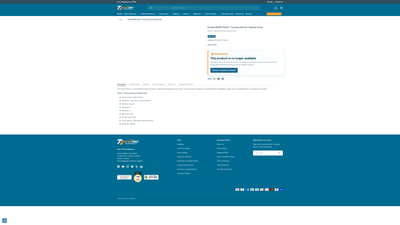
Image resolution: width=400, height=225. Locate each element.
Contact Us (239, 14)
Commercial (163, 14)
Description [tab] (121, 84)
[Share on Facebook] (218, 79)
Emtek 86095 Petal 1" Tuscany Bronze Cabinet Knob (144, 19)
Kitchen (186, 14)
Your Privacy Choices (224, 169)
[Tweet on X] (214, 79)
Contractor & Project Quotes (187, 161)
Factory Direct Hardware (129, 198)
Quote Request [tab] (158, 84)
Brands (270, 2)
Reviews (249, 14)
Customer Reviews (184, 157)
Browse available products (224, 70)
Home (120, 19)
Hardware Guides (183, 173)
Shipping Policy (222, 152)
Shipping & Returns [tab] (186, 84)
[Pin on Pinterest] (223, 79)
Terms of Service (223, 161)
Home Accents (210, 14)
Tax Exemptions (223, 165)
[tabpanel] (197, 106)
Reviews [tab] (146, 84)
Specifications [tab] (134, 84)
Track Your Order (227, 14)
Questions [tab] (171, 84)
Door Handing (182, 152)
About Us (279, 2)
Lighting (175, 14)
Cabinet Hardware (148, 14)
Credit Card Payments (185, 165)
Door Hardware (130, 14)
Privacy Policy (222, 148)
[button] (281, 8)
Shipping (210, 40)
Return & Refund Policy (225, 157)
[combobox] (203, 7)
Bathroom (197, 14)
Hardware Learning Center (187, 169)
